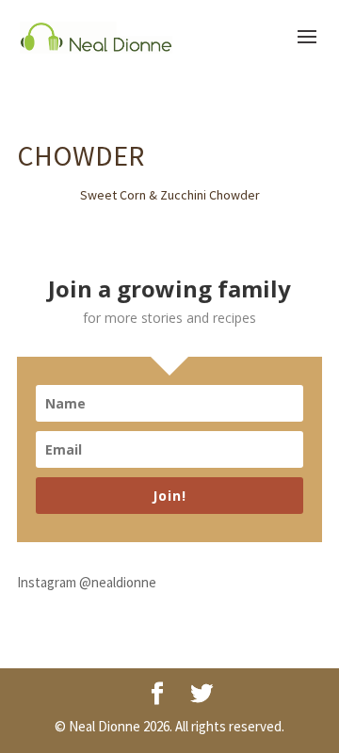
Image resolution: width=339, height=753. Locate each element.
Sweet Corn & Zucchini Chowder (170, 194)
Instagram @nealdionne (86, 582)
